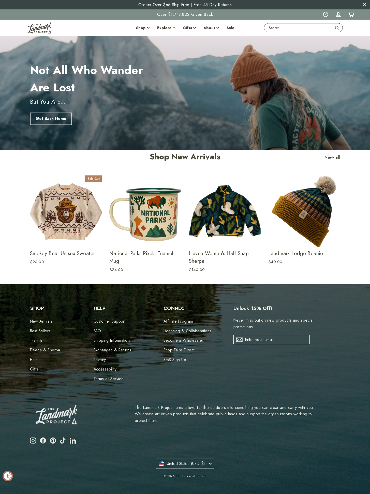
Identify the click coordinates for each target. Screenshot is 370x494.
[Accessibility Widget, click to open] (8, 476)
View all (332, 157)
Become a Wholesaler (183, 340)
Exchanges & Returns (112, 350)
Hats (34, 360)
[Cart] (351, 14)
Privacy (100, 360)
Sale (230, 28)
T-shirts (36, 340)
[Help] (325, 14)
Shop (141, 28)
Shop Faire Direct (179, 350)
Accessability (105, 369)
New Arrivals (41, 321)
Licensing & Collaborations (188, 331)
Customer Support (110, 321)
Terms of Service (109, 379)
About (209, 28)
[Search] (337, 28)
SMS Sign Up (175, 360)
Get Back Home (51, 118)
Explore (164, 28)
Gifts (187, 28)
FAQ (97, 331)
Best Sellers (40, 331)
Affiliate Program (178, 321)
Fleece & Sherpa (45, 350)
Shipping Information (112, 340)
